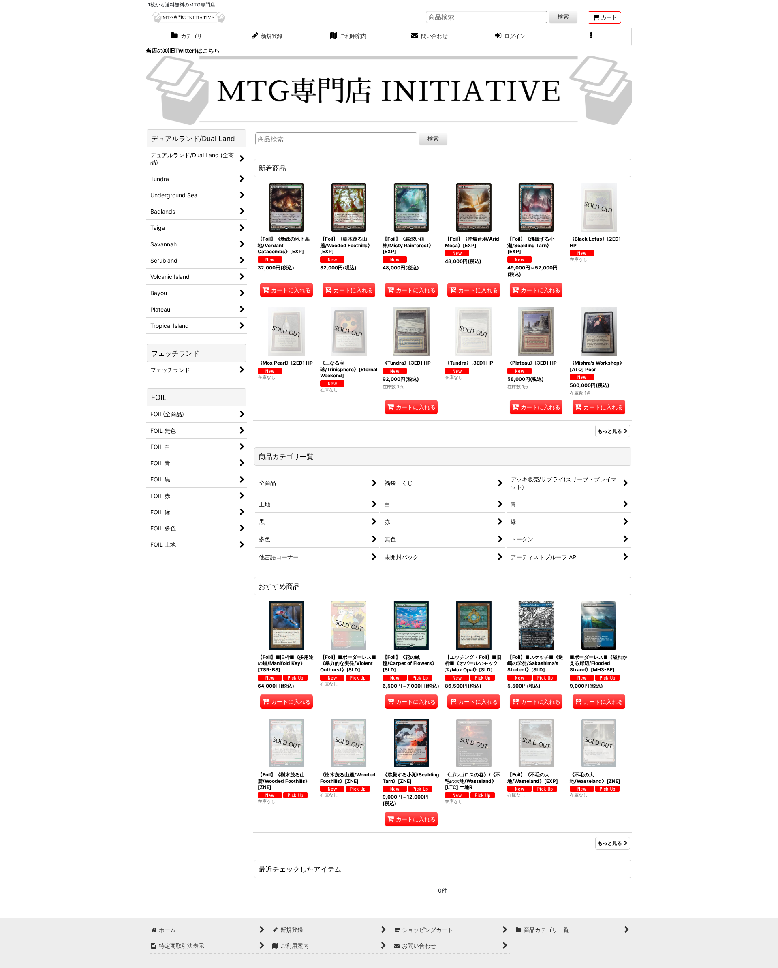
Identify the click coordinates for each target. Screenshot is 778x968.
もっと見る (610, 431)
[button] (591, 37)
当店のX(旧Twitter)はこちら (183, 50)
